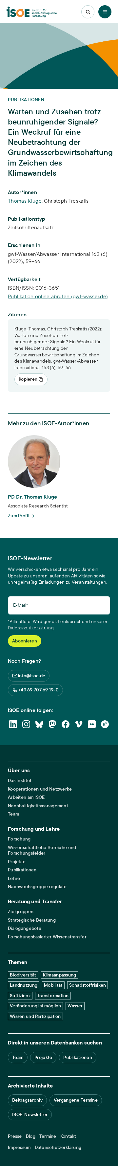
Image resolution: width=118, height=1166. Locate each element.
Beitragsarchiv (27, 1100)
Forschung (19, 839)
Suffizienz (20, 995)
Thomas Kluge (25, 200)
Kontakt (68, 1136)
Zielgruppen (20, 911)
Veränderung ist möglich (35, 1006)
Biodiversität (23, 975)
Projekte (17, 861)
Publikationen (22, 870)
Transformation (53, 995)
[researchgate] (105, 724)
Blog (30, 1136)
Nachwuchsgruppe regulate (37, 886)
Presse (15, 1136)
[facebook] (65, 724)
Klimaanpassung (59, 975)
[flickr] (92, 724)
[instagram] (26, 724)
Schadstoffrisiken (87, 985)
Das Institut (19, 780)
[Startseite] (32, 12)
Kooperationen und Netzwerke (40, 789)
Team (13, 814)
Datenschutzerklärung (31, 628)
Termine (47, 1136)
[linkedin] (13, 724)
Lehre (14, 878)
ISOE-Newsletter (30, 1114)
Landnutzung (23, 985)
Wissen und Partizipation (35, 1016)
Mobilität (53, 985)
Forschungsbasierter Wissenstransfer (47, 937)
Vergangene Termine (76, 1100)
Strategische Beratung (32, 920)
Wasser (75, 1006)
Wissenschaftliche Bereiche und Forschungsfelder (42, 850)
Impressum (19, 1147)
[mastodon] (52, 724)
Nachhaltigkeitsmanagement (38, 806)
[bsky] (39, 724)
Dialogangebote (24, 928)
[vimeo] (78, 724)
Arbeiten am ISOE (26, 797)
